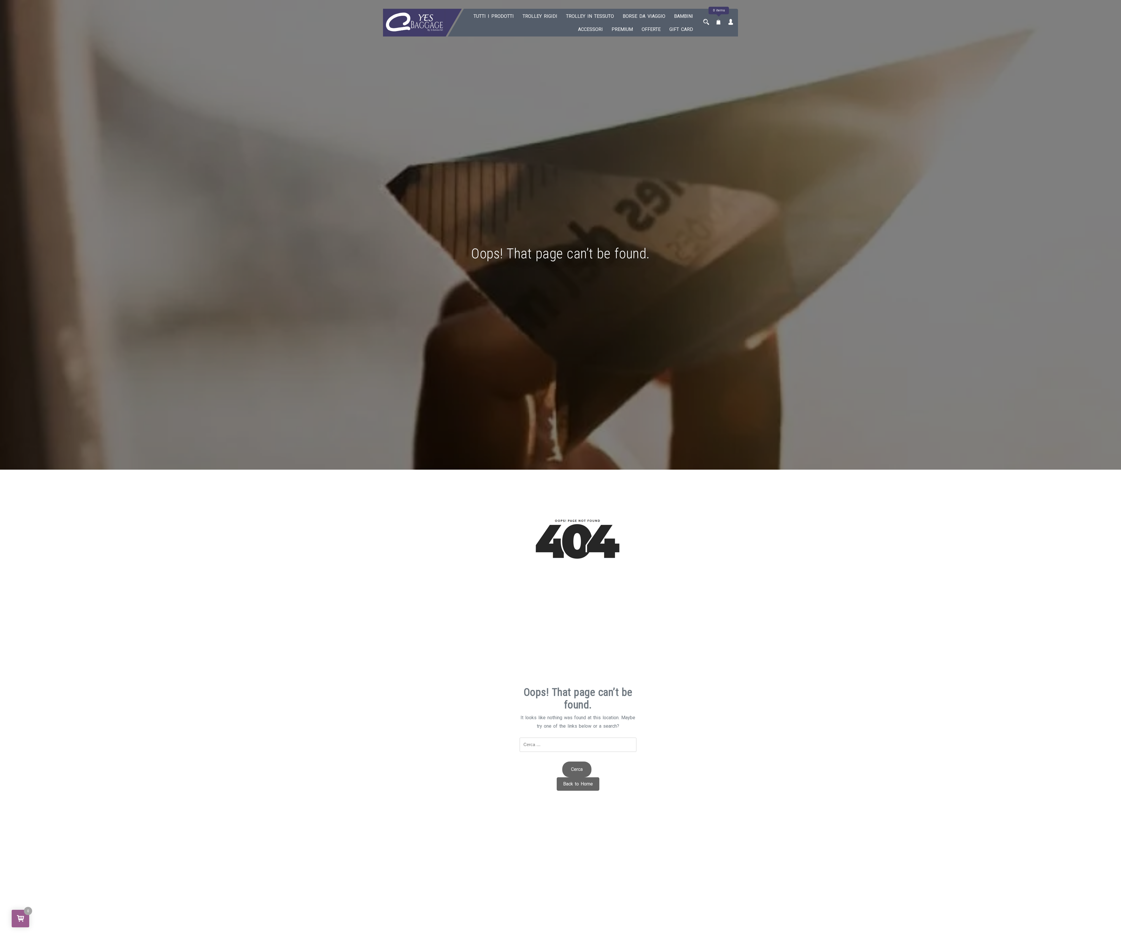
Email (560, 499)
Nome (560, 465)
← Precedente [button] (560, 442)
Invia (560, 555)
